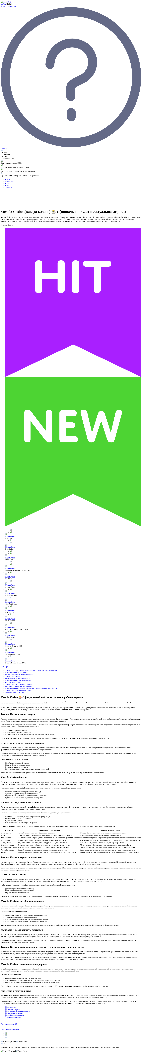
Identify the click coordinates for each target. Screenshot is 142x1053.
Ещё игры (4, 667)
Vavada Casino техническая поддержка (19, 690)
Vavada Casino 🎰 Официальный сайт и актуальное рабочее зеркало (31, 670)
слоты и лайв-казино (13, 682)
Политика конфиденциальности (17, 1011)
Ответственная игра (13, 1017)
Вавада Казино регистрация (16, 672)
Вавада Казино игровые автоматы (18, 680)
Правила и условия (12, 1009)
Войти (3, 4)
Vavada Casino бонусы (13, 676)
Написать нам (10, 1007)
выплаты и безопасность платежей (18, 686)
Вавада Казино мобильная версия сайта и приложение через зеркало (31, 688)
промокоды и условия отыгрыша (17, 678)
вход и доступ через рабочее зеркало (19, 674)
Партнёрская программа (14, 1015)
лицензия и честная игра (14, 692)
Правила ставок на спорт (14, 1013)
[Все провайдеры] (7, 225)
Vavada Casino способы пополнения (18, 684)
